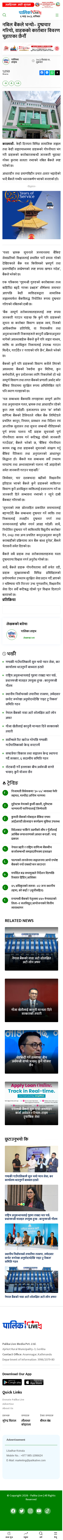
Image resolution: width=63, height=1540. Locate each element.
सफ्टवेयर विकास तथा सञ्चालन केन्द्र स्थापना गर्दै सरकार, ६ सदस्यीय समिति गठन (32, 756)
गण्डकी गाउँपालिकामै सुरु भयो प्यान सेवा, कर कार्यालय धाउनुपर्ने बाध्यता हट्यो (33, 664)
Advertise (8, 1404)
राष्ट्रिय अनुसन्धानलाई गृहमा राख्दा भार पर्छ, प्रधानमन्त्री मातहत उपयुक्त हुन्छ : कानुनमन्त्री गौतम (31, 680)
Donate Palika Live (13, 1400)
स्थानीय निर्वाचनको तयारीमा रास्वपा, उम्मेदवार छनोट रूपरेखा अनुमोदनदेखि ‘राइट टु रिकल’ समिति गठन (33, 699)
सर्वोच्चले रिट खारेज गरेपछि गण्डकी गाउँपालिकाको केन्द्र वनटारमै (26, 742)
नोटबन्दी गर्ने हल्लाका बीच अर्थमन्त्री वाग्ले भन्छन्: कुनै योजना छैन (30, 769)
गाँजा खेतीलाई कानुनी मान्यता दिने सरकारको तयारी (32, 729)
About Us (7, 1409)
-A (5, 83)
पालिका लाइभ (15, 61)
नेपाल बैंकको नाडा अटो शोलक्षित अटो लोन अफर (31, 715)
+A (17, 83)
